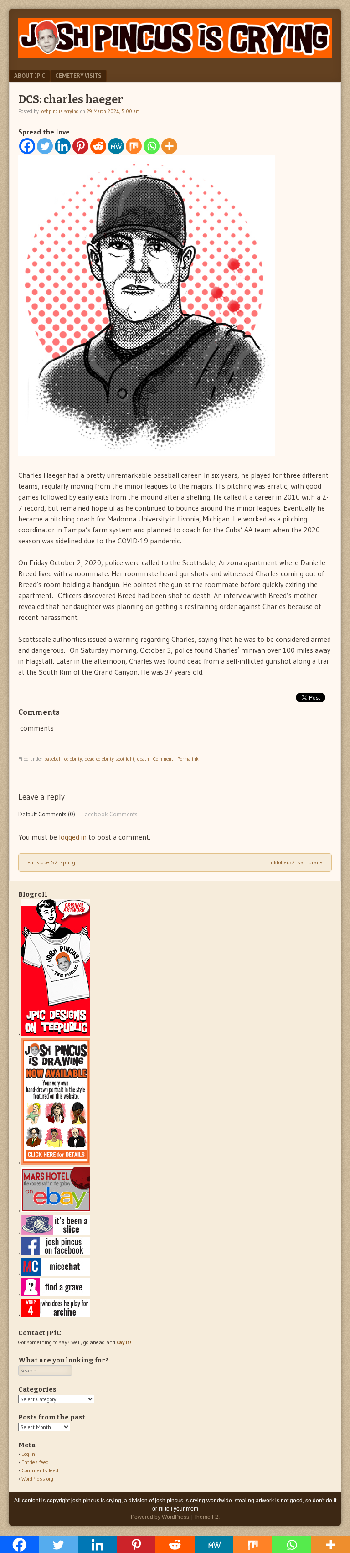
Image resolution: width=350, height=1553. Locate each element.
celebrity (73, 759)
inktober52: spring (51, 862)
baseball (53, 759)
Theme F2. (206, 1517)
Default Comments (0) (46, 814)
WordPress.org (37, 1478)
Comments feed (39, 1470)
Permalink (188, 759)
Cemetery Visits (78, 75)
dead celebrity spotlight (109, 759)
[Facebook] (27, 146)
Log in (28, 1453)
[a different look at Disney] (55, 1273)
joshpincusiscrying (59, 111)
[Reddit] (98, 146)
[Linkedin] (63, 146)
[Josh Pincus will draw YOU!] (55, 1162)
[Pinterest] (80, 146)
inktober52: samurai (295, 862)
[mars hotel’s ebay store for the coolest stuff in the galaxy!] (55, 1210)
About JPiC (29, 75)
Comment (163, 759)
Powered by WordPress (160, 1517)
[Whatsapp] (152, 146)
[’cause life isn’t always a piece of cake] (55, 1232)
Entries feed (35, 1462)
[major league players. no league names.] (55, 1314)
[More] (169, 146)
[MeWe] (116, 146)
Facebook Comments (110, 814)
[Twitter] (45, 146)
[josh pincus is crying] (175, 55)
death (143, 759)
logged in (73, 836)
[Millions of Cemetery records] (55, 1294)
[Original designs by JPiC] (55, 1034)
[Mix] (134, 146)
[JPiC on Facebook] (55, 1253)
